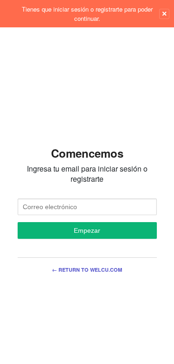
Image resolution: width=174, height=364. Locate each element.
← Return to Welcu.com (87, 269)
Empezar (87, 230)
